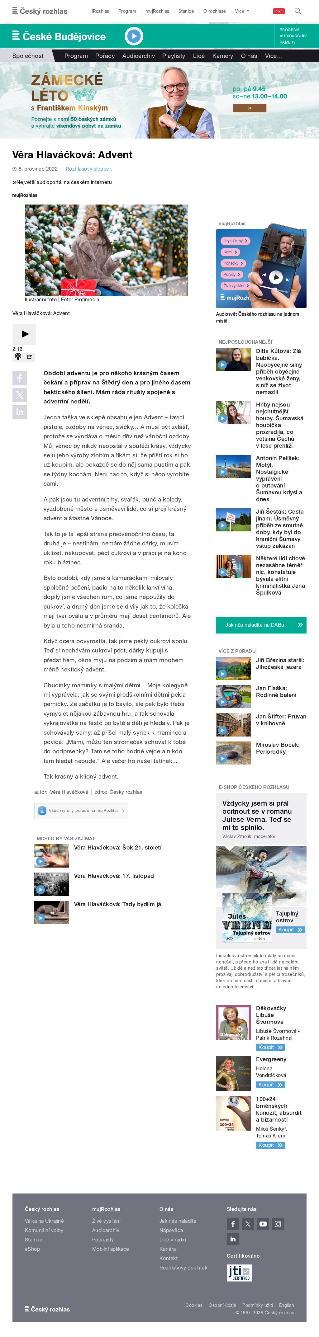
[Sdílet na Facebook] (19, 378)
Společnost (28, 55)
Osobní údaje (222, 1305)
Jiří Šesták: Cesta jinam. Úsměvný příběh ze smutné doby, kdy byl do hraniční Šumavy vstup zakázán (280, 528)
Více (274, 55)
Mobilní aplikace (110, 1249)
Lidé (199, 55)
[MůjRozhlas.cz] (24, 196)
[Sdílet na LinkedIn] (19, 412)
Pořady (105, 55)
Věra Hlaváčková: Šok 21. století (117, 847)
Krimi (228, 252)
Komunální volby (44, 1230)
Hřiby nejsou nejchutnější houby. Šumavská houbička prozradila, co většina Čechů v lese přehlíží (279, 425)
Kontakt (169, 1258)
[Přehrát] (24, 334)
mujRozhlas (157, 11)
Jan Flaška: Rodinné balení (276, 691)
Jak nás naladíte (178, 1221)
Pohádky (231, 263)
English (286, 1305)
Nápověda (171, 1230)
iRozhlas (100, 11)
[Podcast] (18, 357)
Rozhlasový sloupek (89, 169)
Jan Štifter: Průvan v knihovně (281, 720)
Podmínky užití (257, 1305)
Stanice (186, 11)
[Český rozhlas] (39, 11)
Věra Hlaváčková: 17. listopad (114, 876)
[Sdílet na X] (19, 395)
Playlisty (173, 55)
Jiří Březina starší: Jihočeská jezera (280, 663)
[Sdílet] (29, 357)
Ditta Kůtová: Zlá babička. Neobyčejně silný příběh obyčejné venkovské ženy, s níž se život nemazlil (279, 371)
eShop (32, 1249)
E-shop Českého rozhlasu (254, 787)
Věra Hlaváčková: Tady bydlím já (117, 904)
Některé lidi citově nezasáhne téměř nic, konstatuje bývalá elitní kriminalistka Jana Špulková (280, 575)
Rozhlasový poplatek (183, 1268)
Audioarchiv (293, 36)
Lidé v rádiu (173, 1240)
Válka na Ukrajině (44, 1221)
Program (127, 11)
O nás (249, 55)
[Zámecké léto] (159, 100)
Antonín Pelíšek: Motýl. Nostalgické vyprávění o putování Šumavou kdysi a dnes (279, 478)
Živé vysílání (234, 286)
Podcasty (103, 1240)
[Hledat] (298, 11)
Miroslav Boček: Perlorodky (278, 748)
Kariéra (168, 1249)
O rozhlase (214, 11)
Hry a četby (233, 241)
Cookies (194, 1305)
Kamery (288, 42)
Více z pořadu (237, 651)
